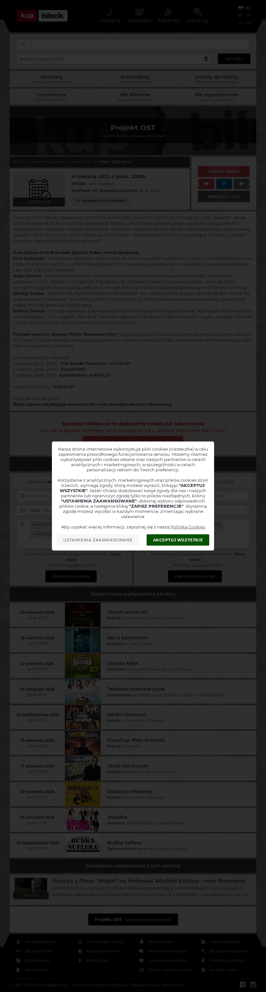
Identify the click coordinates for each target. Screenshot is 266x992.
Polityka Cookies (187, 526)
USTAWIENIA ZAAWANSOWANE (97, 540)
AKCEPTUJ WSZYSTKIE (178, 540)
